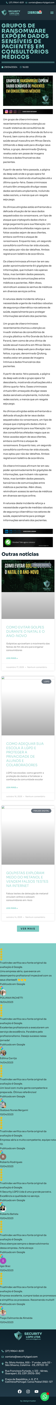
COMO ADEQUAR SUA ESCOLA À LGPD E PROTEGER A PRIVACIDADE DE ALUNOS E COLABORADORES (25, 754)
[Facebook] (20, 1391)
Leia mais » (12, 658)
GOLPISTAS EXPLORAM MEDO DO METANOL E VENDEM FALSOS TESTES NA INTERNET (27, 879)
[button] (51, 12)
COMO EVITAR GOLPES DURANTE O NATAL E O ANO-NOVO (25, 631)
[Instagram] (28, 1391)
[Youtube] (36, 1391)
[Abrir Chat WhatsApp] (44, 1396)
